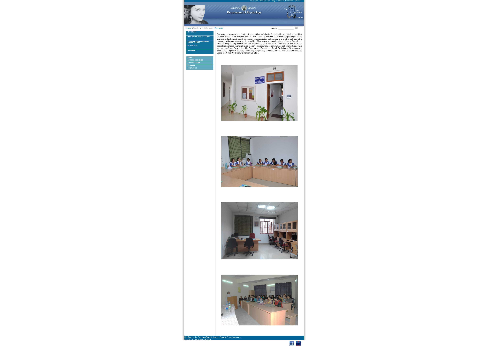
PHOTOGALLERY (265, 1)
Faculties (196, 28)
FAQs (273, 1)
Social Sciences (207, 28)
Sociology (192, 50)
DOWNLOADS (254, 1)
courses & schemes (195, 60)
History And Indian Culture (199, 36)
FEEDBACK (281, 1)
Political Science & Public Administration (198, 41)
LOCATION (289, 1)
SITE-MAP (298, 1)
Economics (192, 32)
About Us (191, 57)
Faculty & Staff (194, 62)
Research (191, 65)
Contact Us (192, 68)
